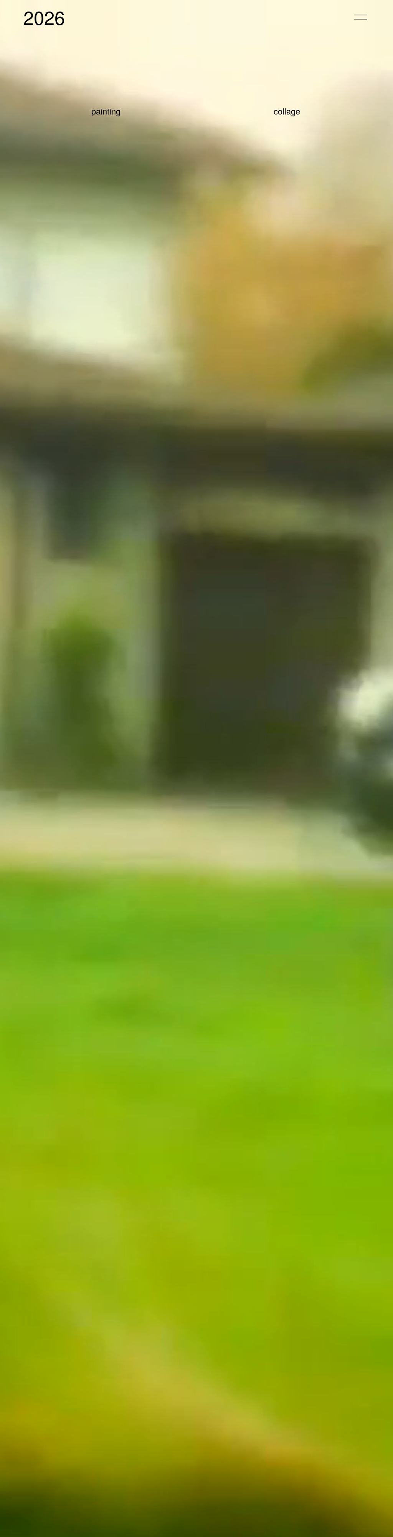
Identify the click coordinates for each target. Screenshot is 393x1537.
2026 (44, 16)
